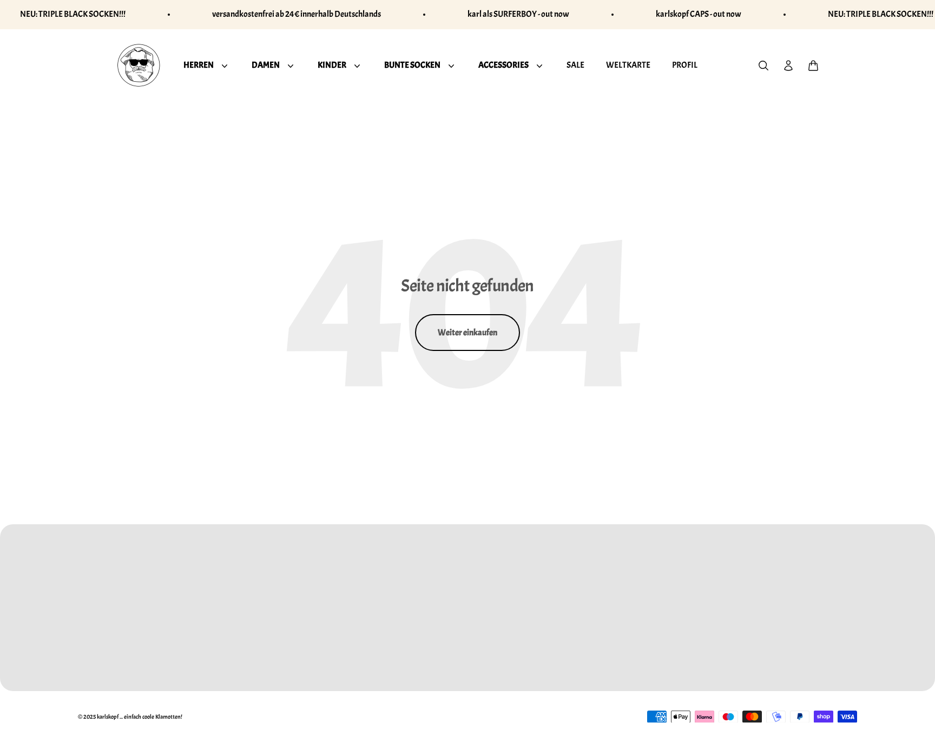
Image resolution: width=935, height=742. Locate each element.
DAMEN (266, 64)
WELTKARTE (628, 64)
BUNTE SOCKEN (412, 64)
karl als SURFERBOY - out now (518, 14)
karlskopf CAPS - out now (698, 14)
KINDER (332, 64)
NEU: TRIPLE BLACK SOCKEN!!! (73, 14)
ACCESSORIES (503, 64)
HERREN (198, 64)
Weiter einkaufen (467, 332)
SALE (575, 64)
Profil (684, 64)
